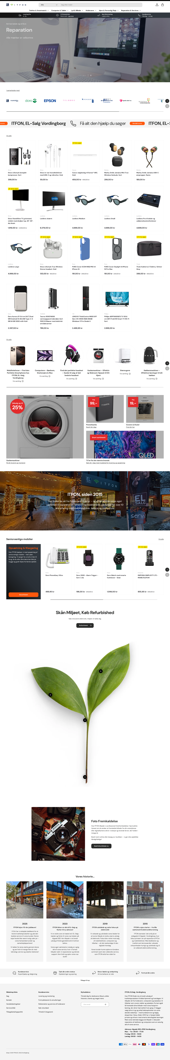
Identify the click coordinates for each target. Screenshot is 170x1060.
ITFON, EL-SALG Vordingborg (21, 1053)
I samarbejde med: (13, 90)
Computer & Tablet (58, 10)
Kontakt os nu (80, 123)
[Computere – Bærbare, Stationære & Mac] (45, 356)
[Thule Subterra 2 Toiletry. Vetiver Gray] (149, 248)
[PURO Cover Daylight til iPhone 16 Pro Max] (117, 248)
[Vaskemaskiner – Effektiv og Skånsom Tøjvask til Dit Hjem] (98, 356)
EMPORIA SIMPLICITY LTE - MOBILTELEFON (148, 576)
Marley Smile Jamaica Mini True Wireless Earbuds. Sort (116, 174)
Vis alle (9, 136)
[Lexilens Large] (21, 248)
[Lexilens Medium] (85, 200)
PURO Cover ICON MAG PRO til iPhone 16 (84, 268)
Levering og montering (46, 996)
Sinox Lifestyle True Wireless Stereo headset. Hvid (51, 268)
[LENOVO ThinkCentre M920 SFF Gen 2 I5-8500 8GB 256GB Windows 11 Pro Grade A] (85, 298)
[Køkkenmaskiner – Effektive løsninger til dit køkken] (152, 356)
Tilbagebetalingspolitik (14, 1012)
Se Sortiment (83, 625)
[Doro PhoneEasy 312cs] (58, 558)
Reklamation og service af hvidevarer (51, 1004)
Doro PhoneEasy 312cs (54, 575)
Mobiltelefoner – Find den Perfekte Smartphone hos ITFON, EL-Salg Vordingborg (18, 374)
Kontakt (9, 1000)
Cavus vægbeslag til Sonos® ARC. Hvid (85, 174)
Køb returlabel (43, 1008)
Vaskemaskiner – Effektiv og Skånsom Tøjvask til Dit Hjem (98, 373)
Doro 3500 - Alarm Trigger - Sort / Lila (87, 576)
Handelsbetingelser (13, 1004)
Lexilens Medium (78, 219)
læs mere (71, 16)
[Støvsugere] (125, 356)
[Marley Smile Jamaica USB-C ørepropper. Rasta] (149, 155)
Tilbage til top (85, 980)
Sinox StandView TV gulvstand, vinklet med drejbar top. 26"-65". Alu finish (20, 221)
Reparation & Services (130, 10)
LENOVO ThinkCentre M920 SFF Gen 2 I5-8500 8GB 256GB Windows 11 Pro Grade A (84, 318)
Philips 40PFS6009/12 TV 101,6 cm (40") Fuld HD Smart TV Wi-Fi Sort (116, 318)
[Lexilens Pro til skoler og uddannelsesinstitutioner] (149, 200)
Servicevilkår (10, 1008)
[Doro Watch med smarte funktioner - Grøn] (119, 558)
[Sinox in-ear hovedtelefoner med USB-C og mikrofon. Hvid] (53, 155)
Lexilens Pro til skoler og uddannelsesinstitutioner (146, 220)
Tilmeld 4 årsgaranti (45, 1012)
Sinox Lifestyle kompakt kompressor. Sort (17, 174)
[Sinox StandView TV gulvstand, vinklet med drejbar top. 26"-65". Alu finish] (21, 200)
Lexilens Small (109, 219)
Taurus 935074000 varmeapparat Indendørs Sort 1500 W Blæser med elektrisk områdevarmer (51, 320)
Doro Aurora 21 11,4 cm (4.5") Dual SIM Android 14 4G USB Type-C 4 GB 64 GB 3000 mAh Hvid (20, 318)
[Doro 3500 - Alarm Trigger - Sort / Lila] (88, 558)
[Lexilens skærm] (53, 200)
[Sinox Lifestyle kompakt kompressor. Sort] (21, 155)
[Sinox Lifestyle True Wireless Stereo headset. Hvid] (53, 248)
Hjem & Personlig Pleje (107, 10)
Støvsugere (125, 370)
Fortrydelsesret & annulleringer (49, 1000)
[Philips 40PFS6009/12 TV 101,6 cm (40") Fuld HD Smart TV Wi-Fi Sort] (117, 298)
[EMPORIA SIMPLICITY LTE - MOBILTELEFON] (150, 558)
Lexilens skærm (46, 219)
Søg (7, 996)
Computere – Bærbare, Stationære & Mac (45, 371)
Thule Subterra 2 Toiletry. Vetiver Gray (149, 268)
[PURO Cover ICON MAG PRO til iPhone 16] (85, 248)
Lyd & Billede (76, 10)
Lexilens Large (13, 267)
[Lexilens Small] (117, 200)
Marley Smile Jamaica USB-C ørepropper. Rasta (147, 174)
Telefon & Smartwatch (38, 10)
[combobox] (90, 5)
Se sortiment (23, 595)
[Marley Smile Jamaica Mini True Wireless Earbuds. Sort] (117, 155)
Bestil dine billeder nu (101, 846)
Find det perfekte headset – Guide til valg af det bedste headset (71, 373)
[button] (162, 5)
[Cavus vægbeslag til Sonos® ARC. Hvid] (85, 155)
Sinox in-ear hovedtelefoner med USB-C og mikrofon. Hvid (51, 174)
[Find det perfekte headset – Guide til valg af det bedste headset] (71, 356)
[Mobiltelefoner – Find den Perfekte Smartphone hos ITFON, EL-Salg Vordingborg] (18, 356)
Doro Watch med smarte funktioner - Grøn (116, 576)
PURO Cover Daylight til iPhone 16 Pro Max (116, 268)
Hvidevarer (90, 10)
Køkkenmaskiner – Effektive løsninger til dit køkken (152, 373)
